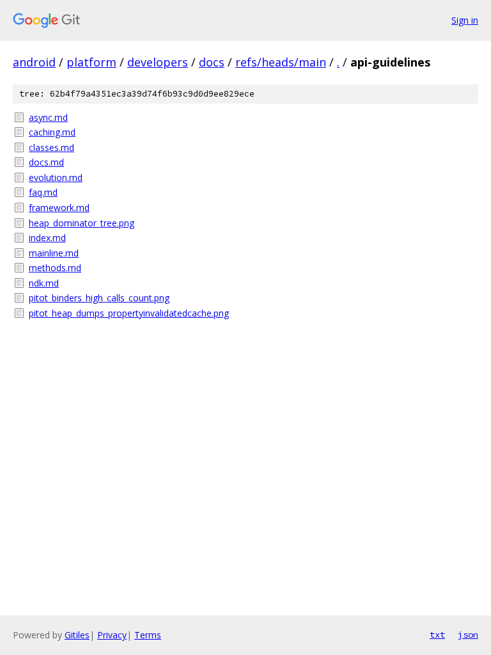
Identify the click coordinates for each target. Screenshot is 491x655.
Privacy (112, 635)
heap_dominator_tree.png (81, 223)
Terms (147, 635)
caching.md (52, 132)
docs (211, 62)
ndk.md (44, 283)
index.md (47, 238)
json (468, 634)
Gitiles (77, 635)
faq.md (43, 192)
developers (157, 62)
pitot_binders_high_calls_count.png (99, 298)
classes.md (51, 147)
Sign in (464, 20)
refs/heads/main (280, 62)
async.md (48, 117)
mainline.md (54, 253)
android (34, 62)
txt (437, 634)
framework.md (59, 207)
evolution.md (55, 177)
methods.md (55, 268)
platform (91, 62)
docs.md (46, 162)
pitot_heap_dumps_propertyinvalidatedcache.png (129, 313)
